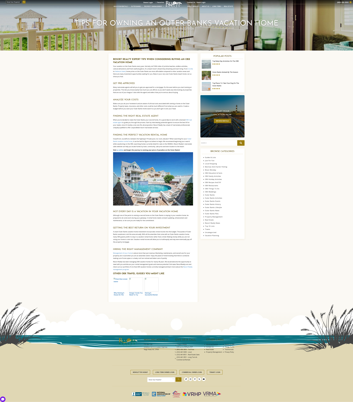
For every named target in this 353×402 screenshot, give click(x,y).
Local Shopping (211, 164)
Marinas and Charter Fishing (216, 167)
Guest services (193, 6)
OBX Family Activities (213, 176)
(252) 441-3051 (182, 357)
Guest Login (201, 2)
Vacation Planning (212, 236)
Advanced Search (212, 344)
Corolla (190, 69)
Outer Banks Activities (213, 198)
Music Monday (210, 170)
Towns (207, 229)
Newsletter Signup (140, 372)
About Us (205, 6)
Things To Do (229, 347)
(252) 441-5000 (182, 352)
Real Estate (228, 6)
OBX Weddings (210, 192)
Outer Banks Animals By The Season (225, 72)
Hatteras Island (120, 71)
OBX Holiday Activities (213, 179)
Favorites (160, 2)
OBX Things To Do (212, 189)
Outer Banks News (212, 211)
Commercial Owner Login (192, 372)
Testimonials (229, 349)
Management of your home (122, 253)
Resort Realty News (212, 223)
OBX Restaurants (211, 186)
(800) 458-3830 (182, 349)
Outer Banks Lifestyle (213, 207)
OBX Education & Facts (213, 173)
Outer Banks (136, 6)
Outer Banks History (213, 204)
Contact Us (191, 2)
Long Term (216, 6)
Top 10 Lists (210, 226)
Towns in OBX (229, 344)
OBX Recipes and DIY (213, 182)
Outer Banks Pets (212, 214)
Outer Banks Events (212, 201)
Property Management (153, 6)
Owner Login (148, 2)
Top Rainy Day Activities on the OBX (225, 61)
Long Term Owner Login (164, 372)
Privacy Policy (229, 352)
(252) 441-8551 (182, 355)
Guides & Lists (210, 157)
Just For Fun (209, 161)
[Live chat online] (3, 399)
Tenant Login (214, 372)
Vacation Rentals (121, 6)
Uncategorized (210, 232)
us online (120, 150)
